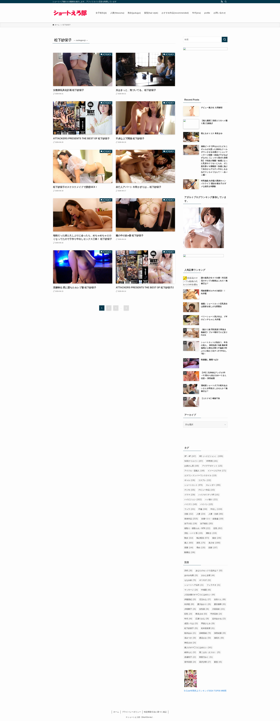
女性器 (204, 609)
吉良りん (220, 599)
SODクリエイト (193, 461)
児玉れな (205, 599)
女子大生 (190, 523)
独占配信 (202, 538)
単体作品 (191, 519)
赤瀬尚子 (190, 657)
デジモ (189, 490)
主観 (188, 514)
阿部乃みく (206, 657)
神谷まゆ (190, 643)
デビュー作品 (206, 490)
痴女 (216, 538)
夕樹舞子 (190, 609)
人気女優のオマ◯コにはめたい (199, 595)
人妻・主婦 (216, 514)
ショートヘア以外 (193, 585)
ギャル (189, 480)
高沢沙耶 (205, 662)
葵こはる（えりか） (209, 652)
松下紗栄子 (191, 628)
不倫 (202, 509)
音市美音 (190, 662)
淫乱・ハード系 (193, 533)
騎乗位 (189, 552)
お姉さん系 (191, 466)
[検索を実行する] (225, 39)
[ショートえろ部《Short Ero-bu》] (70, 13)
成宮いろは (191, 623)
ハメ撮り (211, 499)
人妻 (200, 514)
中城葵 (206, 590)
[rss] (222, 1)
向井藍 (189, 604)
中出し (216, 509)
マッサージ (191, 590)
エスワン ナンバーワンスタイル (200, 475)
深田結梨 (220, 633)
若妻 (188, 547)
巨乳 (218, 528)
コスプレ (204, 480)
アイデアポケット (212, 466)
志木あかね (219, 619)
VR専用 (212, 461)
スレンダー (213, 485)
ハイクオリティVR (208, 495)
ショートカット (193, 485)
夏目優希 (220, 604)
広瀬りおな (202, 619)
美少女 (214, 543)
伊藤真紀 (190, 599)
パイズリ (190, 504)
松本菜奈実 (208, 628)
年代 (188, 619)
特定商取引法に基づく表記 (155, 712)
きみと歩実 (208, 575)
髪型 (218, 662)
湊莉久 (219, 638)
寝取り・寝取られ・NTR (197, 528)
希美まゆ (201, 614)
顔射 (213, 547)
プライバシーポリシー (131, 712)
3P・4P (190, 456)
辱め (200, 547)
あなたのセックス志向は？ (209, 570)
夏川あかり (204, 604)
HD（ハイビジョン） (211, 456)
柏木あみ (190, 633)
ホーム (116, 712)
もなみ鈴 (190, 580)
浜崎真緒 (205, 633)
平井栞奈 (216, 614)
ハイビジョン (193, 499)
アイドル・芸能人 (194, 471)
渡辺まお (205, 638)
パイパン (206, 504)
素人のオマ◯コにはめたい (198, 647)
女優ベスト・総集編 (212, 519)
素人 (188, 543)
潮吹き (211, 533)
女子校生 (206, 523)
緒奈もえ (190, 652)
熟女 (188, 538)
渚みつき (190, 638)
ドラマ (189, 495)
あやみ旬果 (191, 575)
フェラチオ (213, 585)
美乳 (200, 543)
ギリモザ (205, 580)
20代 (188, 570)
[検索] (226, 1)
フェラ (189, 509)
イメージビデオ (217, 471)
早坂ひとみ (208, 623)
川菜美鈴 (218, 609)
